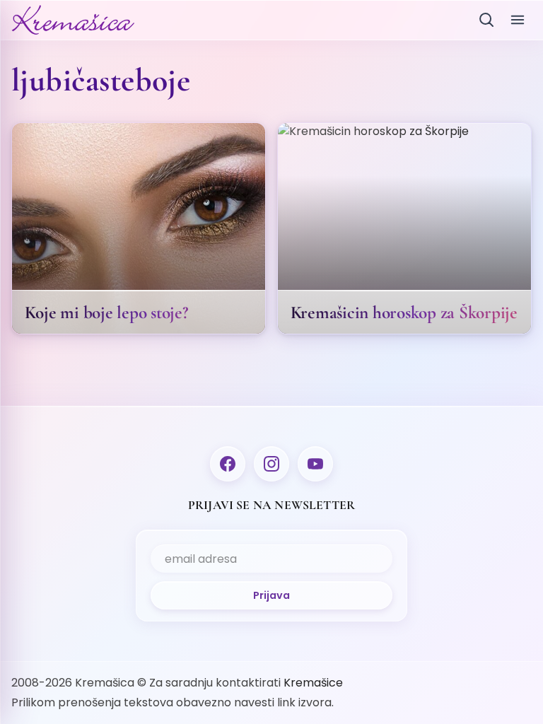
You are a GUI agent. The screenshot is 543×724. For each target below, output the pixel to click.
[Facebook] (227, 463)
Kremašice (313, 683)
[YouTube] (315, 463)
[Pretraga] (486, 20)
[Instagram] (271, 463)
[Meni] (517, 20)
